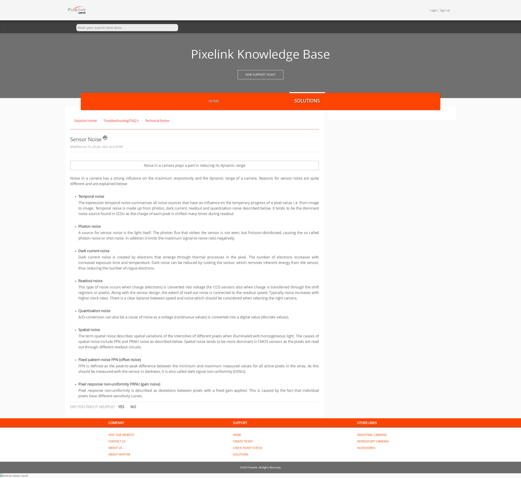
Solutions (307, 100)
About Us (115, 448)
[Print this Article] (105, 138)
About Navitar (119, 454)
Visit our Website (121, 435)
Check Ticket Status (247, 448)
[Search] (72, 28)
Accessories (366, 448)
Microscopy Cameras (373, 441)
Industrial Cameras (372, 435)
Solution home (85, 120)
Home (214, 101)
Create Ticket (243, 441)
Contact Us (117, 441)
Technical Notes (157, 120)
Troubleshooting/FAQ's (121, 120)
